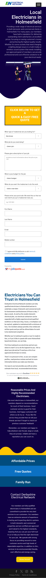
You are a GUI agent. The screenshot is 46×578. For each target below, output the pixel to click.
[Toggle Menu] (38, 5)
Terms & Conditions (29, 575)
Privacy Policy (14, 575)
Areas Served (24, 559)
